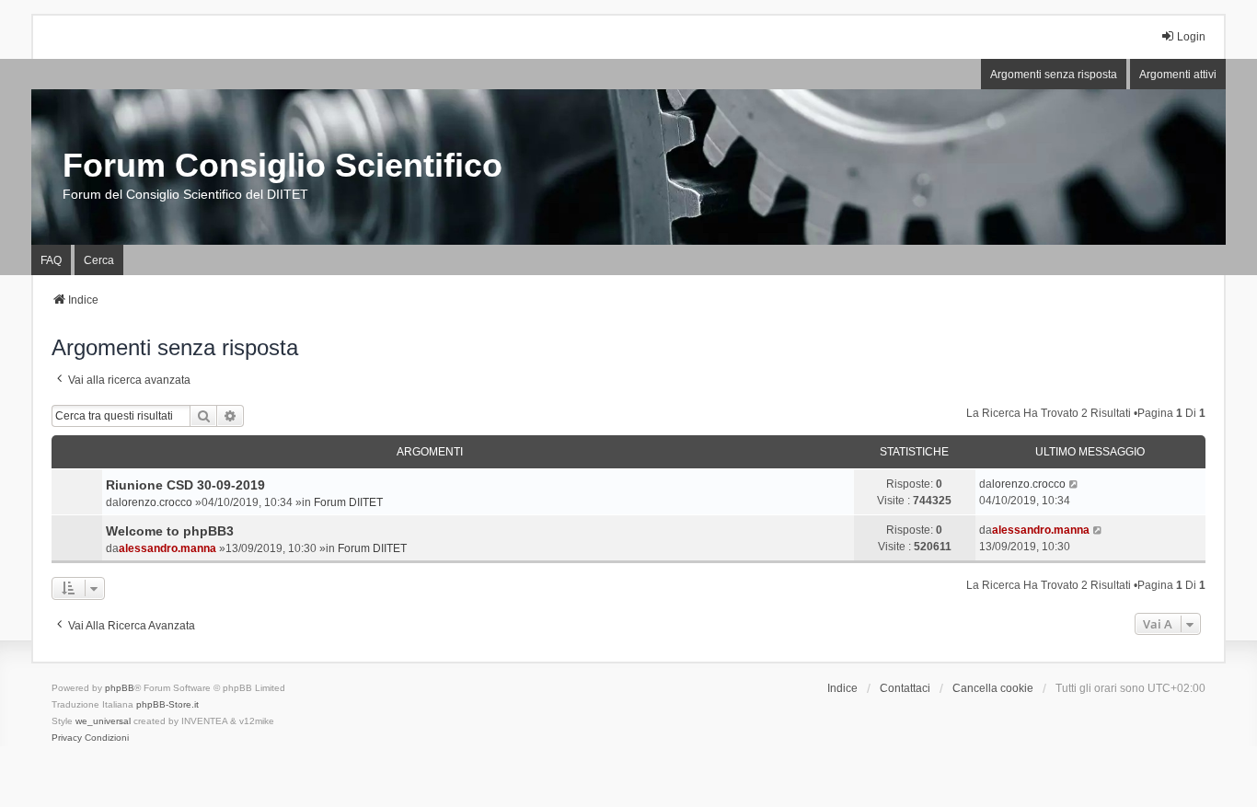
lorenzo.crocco (155, 502)
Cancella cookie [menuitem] (992, 688)
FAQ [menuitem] (51, 260)
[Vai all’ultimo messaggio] (1074, 484)
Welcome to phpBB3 (170, 531)
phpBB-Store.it (167, 704)
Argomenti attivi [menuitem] (1178, 74)
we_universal (103, 721)
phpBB (119, 688)
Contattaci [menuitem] (905, 688)
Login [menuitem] (1191, 36)
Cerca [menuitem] (99, 260)
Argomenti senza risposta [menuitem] (1053, 74)
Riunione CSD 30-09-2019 (185, 485)
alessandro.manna (167, 548)
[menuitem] (67, 738)
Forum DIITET (348, 502)
